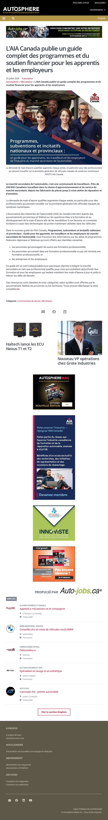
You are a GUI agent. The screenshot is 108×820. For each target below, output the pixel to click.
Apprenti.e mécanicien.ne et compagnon (42, 608)
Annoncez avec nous (15, 738)
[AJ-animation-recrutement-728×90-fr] (54, 37)
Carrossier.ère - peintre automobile (39, 691)
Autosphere (27, 78)
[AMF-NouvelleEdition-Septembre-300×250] (54, 408)
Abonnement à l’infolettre (17, 768)
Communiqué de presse (29, 301)
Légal (75, 809)
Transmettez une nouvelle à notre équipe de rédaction (29, 751)
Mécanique (26, 81)
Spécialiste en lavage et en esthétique (41, 671)
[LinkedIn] (23, 800)
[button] (105, 10)
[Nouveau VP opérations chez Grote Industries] (80, 338)
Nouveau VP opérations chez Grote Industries (78, 361)
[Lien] (54, 592)
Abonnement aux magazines (18, 765)
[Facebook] (16, 800)
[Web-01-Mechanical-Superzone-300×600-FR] (54, 499)
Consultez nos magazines (17, 781)
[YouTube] (30, 800)
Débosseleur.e (28, 650)
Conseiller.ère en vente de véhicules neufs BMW (46, 629)
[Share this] (54, 311)
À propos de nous (13, 735)
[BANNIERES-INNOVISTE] (54, 539)
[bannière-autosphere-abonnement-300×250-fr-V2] (54, 580)
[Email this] (43, 311)
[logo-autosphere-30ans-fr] (21, 10)
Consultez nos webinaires (17, 784)
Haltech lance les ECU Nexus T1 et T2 (25, 346)
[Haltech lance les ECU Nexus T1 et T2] (28, 331)
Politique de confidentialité (90, 809)
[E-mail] (9, 800)
